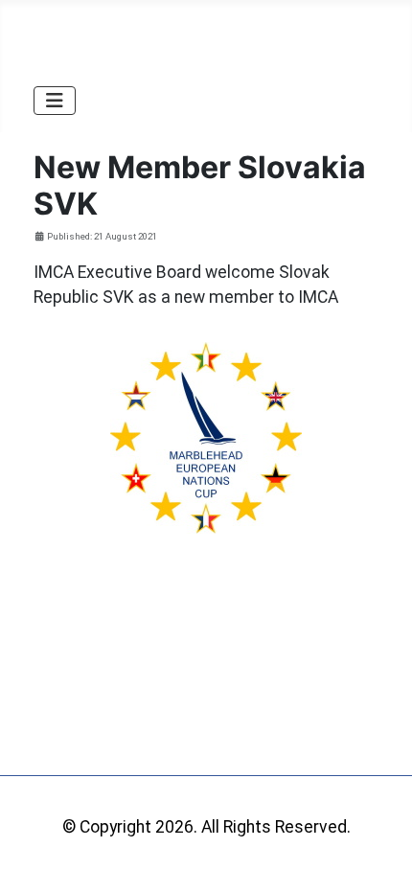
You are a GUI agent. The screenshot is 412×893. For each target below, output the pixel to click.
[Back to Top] (376, 856)
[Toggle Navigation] (55, 100)
